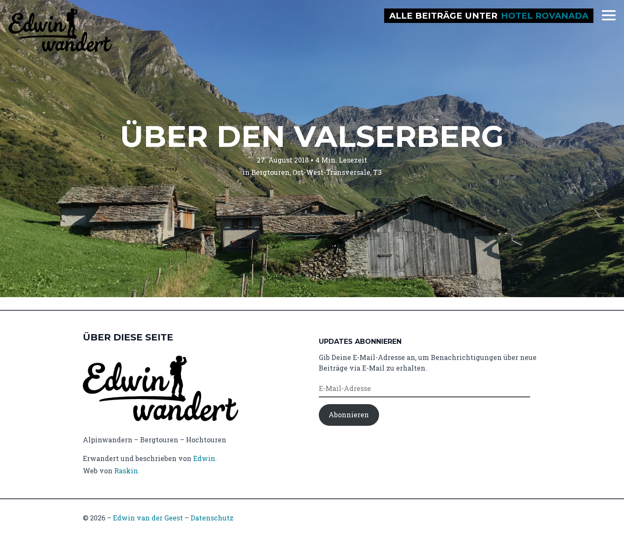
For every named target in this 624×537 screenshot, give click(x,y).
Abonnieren (349, 414)
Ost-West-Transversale (331, 172)
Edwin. (205, 458)
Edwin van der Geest (148, 517)
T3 (377, 172)
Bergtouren (270, 172)
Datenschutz (212, 517)
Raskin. (127, 470)
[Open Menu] (609, 15)
